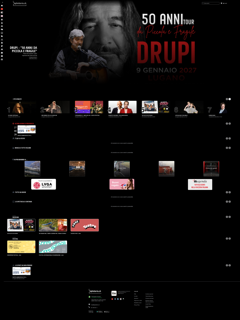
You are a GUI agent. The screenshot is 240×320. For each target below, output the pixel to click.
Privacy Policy (137, 305)
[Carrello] (221, 3)
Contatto (136, 296)
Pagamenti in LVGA (138, 300)
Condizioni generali (149, 294)
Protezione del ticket (150, 298)
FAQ (135, 294)
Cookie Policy (148, 304)
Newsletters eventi (137, 302)
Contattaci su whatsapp (96, 297)
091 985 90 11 (94, 307)
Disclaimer (136, 298)
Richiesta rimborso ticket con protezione (150, 301)
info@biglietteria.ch (95, 304)
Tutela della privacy (149, 296)
